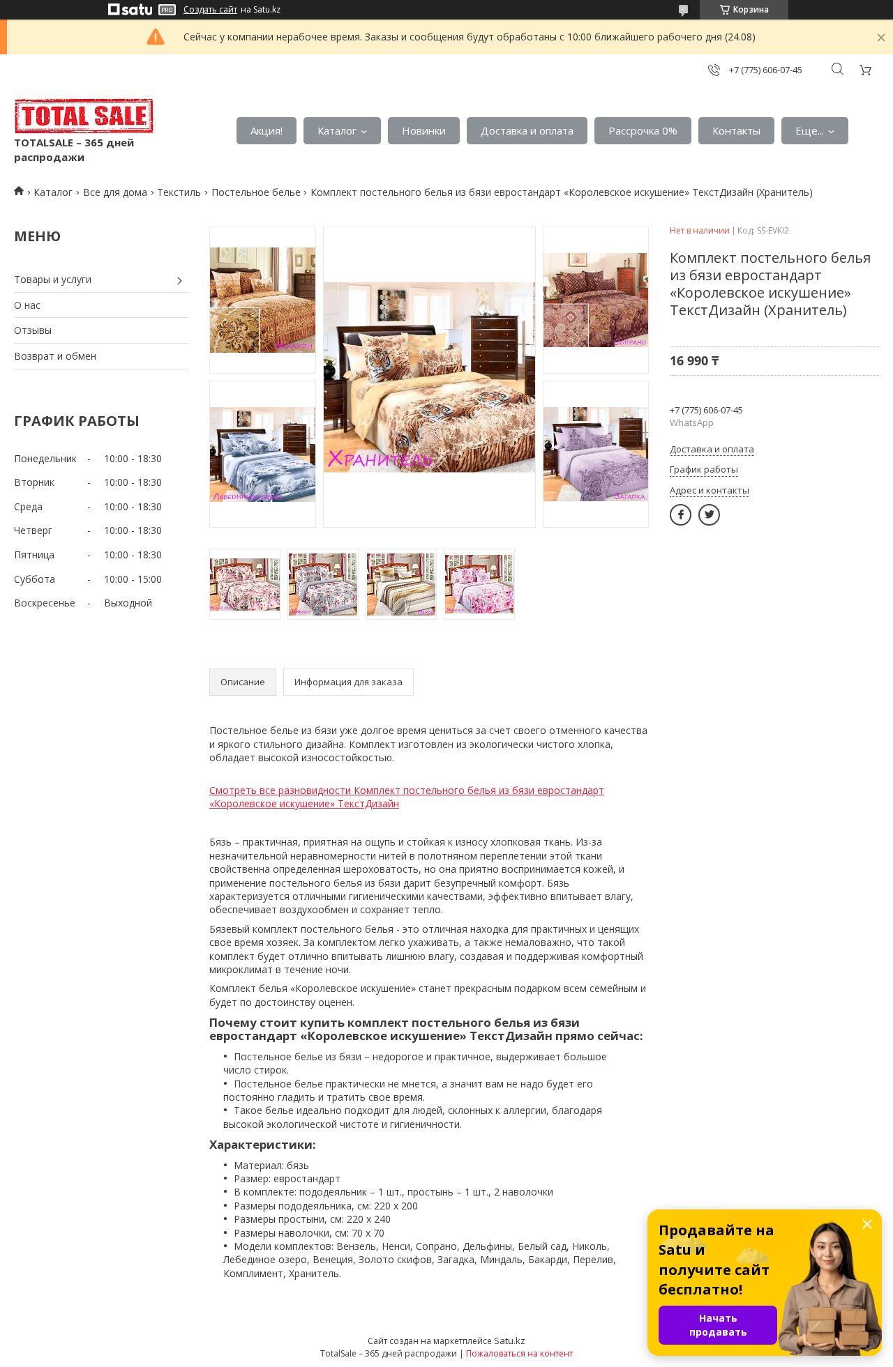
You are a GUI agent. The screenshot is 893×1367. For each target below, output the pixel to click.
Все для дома (115, 192)
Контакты (736, 130)
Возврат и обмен (55, 355)
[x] (709, 515)
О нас (27, 305)
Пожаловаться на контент (519, 1353)
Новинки (424, 130)
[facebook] (680, 515)
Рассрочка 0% (642, 130)
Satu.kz (509, 1340)
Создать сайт (210, 10)
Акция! (266, 130)
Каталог (337, 130)
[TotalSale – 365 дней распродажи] (83, 116)
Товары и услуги (52, 279)
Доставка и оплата (527, 130)
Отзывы (33, 330)
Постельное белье (256, 192)
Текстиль (179, 192)
